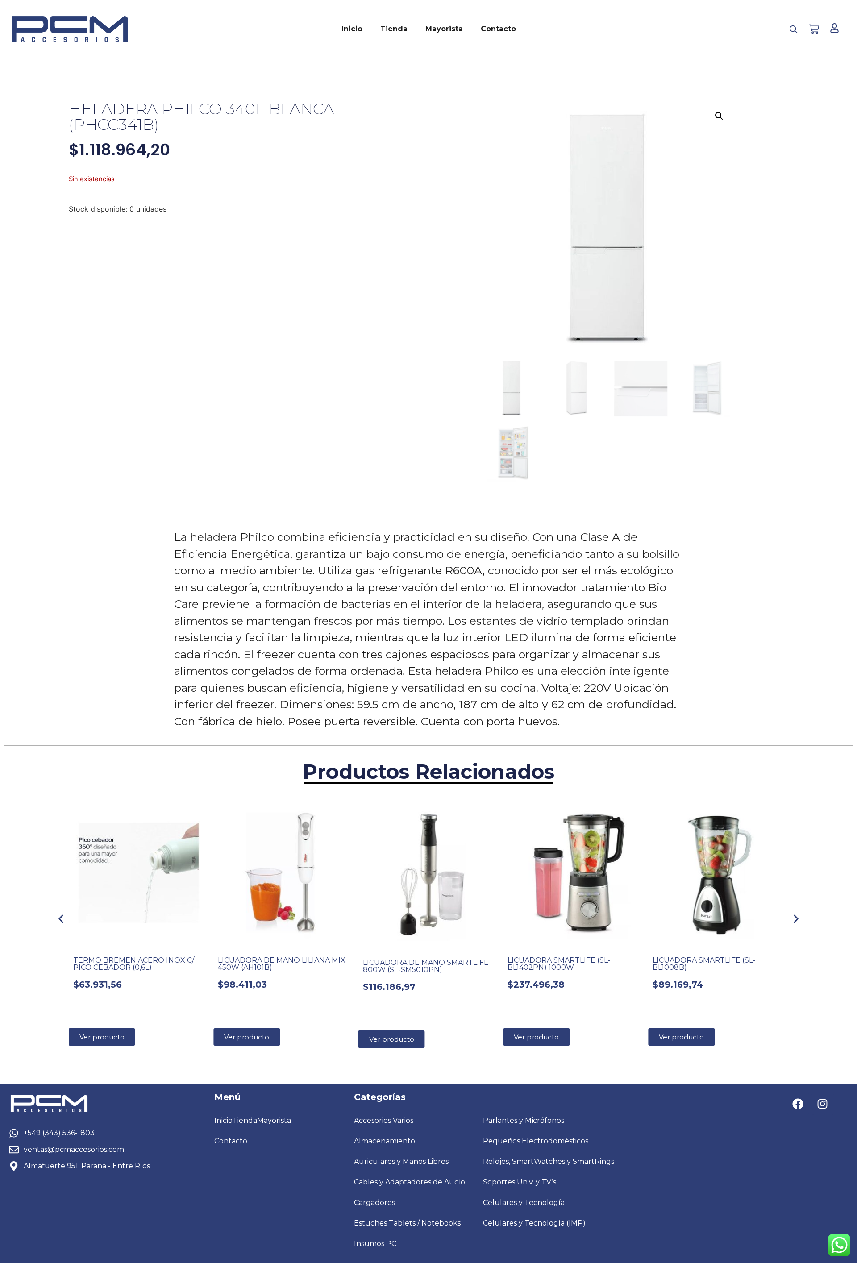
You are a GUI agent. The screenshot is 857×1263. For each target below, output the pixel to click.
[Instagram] (822, 1104)
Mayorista (444, 29)
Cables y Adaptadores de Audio (409, 1182)
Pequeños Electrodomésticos (535, 1141)
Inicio (351, 29)
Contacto (498, 29)
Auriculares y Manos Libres (401, 1161)
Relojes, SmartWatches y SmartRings (548, 1161)
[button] (719, 116)
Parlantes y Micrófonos (523, 1120)
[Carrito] (814, 29)
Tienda (394, 29)
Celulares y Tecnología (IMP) (534, 1223)
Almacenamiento (384, 1141)
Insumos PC (375, 1243)
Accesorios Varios (383, 1120)
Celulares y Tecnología (524, 1202)
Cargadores (374, 1202)
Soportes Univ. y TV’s (519, 1182)
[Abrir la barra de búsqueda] (793, 29)
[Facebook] (798, 1104)
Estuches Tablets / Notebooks (407, 1223)
